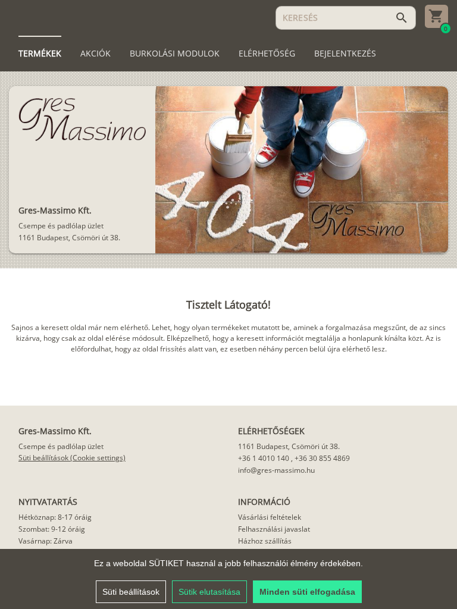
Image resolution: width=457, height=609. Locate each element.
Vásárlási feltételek (269, 517)
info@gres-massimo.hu (276, 470)
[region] (228, 579)
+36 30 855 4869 (322, 458)
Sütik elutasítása (209, 592)
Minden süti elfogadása (307, 592)
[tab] (40, 53)
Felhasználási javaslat (274, 529)
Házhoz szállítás (265, 541)
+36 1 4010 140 (263, 458)
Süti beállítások (130, 592)
